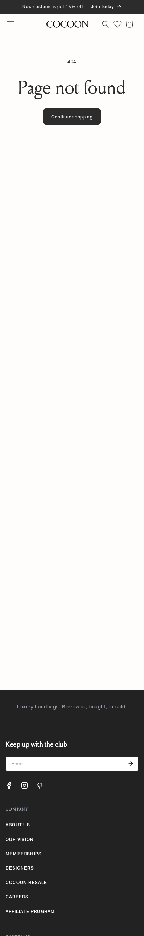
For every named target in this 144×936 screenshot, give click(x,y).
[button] (10, 24)
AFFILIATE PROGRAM (30, 912)
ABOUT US (18, 825)
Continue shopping (72, 117)
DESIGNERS (20, 868)
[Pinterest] (39, 785)
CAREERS (17, 897)
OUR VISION (20, 840)
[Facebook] (9, 785)
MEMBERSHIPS (24, 854)
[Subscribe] (130, 763)
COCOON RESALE (27, 883)
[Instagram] (24, 785)
